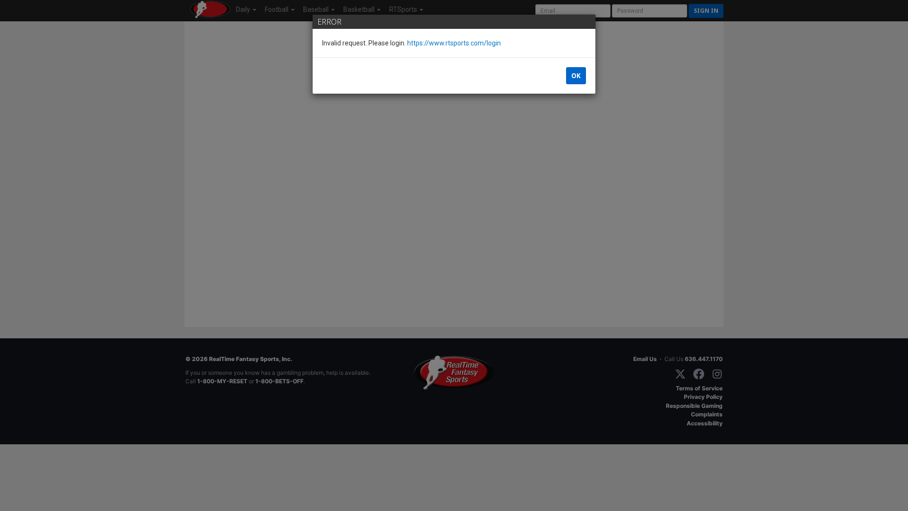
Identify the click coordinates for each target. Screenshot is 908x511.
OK (576, 75)
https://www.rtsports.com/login (454, 43)
